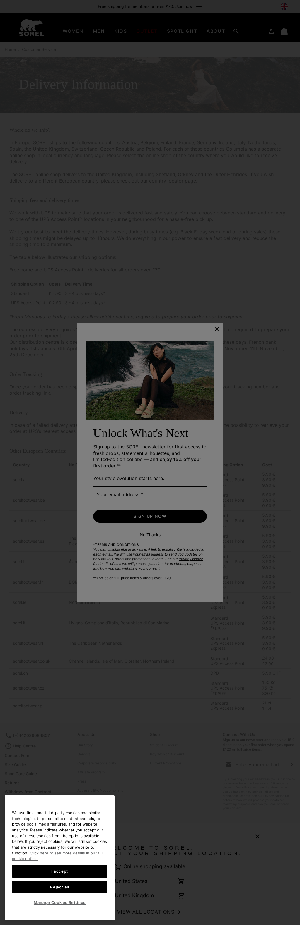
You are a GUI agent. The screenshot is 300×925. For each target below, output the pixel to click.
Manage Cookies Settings (60, 902)
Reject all (59, 887)
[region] (60, 857)
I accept (59, 871)
